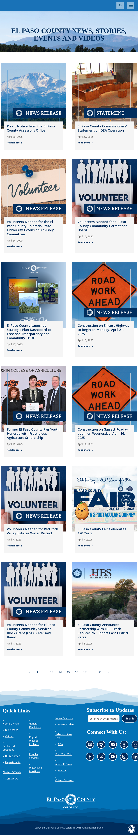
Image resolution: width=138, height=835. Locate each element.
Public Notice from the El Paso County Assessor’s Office (31, 128)
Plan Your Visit (63, 754)
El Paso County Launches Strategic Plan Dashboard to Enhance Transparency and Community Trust (29, 331)
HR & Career (12, 756)
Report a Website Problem (34, 740)
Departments (12, 762)
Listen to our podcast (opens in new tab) (125, 746)
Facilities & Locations (9, 747)
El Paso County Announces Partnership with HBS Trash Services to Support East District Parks (103, 631)
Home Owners (11, 723)
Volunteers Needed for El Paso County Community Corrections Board (102, 226)
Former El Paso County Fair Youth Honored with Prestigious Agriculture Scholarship (33, 433)
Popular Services (34, 755)
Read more (13, 142)
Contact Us (11, 778)
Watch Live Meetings (35, 769)
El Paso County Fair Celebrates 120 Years (102, 531)
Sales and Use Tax (63, 736)
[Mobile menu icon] (130, 5)
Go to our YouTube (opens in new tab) (113, 758)
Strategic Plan (66, 724)
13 (51, 672)
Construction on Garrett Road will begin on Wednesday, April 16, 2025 (104, 433)
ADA (60, 744)
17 (84, 672)
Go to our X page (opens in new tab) (102, 758)
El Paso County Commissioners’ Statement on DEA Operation (102, 128)
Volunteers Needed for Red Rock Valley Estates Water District (32, 531)
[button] (120, 5)
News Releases (64, 718)
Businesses (11, 730)
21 (100, 672)
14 (60, 672)
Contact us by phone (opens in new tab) (102, 746)
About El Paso (63, 764)
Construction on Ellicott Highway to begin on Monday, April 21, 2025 (104, 329)
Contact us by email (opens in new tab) (113, 746)
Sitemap (62, 770)
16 (76, 672)
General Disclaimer (35, 725)
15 (68, 672)
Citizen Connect (64, 780)
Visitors (9, 736)
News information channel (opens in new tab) (91, 746)
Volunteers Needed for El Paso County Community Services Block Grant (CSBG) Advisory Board (31, 631)
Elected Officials (12, 772)
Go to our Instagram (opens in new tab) (125, 758)
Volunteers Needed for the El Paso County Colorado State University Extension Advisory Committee (30, 228)
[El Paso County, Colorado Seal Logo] (71, 801)
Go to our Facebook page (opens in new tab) (91, 758)
